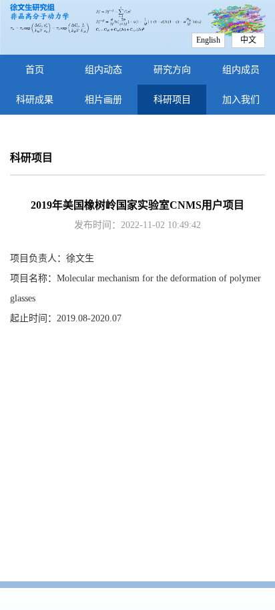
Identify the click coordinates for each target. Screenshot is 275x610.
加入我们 (241, 100)
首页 (34, 70)
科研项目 (172, 100)
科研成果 (34, 100)
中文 (248, 40)
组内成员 (241, 70)
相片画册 (103, 100)
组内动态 (103, 70)
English (208, 40)
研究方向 (172, 70)
